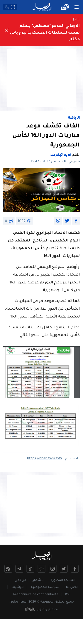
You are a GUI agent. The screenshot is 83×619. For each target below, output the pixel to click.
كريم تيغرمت (60, 155)
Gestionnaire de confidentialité (35, 594)
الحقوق (59, 602)
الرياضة (74, 118)
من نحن (20, 580)
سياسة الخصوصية (45, 587)
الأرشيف (18, 587)
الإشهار (38, 580)
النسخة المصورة (63, 580)
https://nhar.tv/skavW (44, 459)
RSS (67, 594)
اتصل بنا (72, 587)
